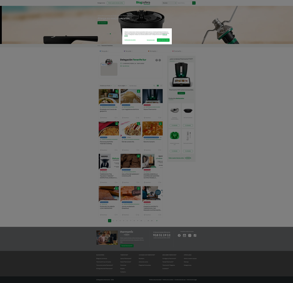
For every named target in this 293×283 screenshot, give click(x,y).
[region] (147, 36)
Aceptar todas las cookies (163, 40)
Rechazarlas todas (151, 40)
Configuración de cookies (130, 39)
